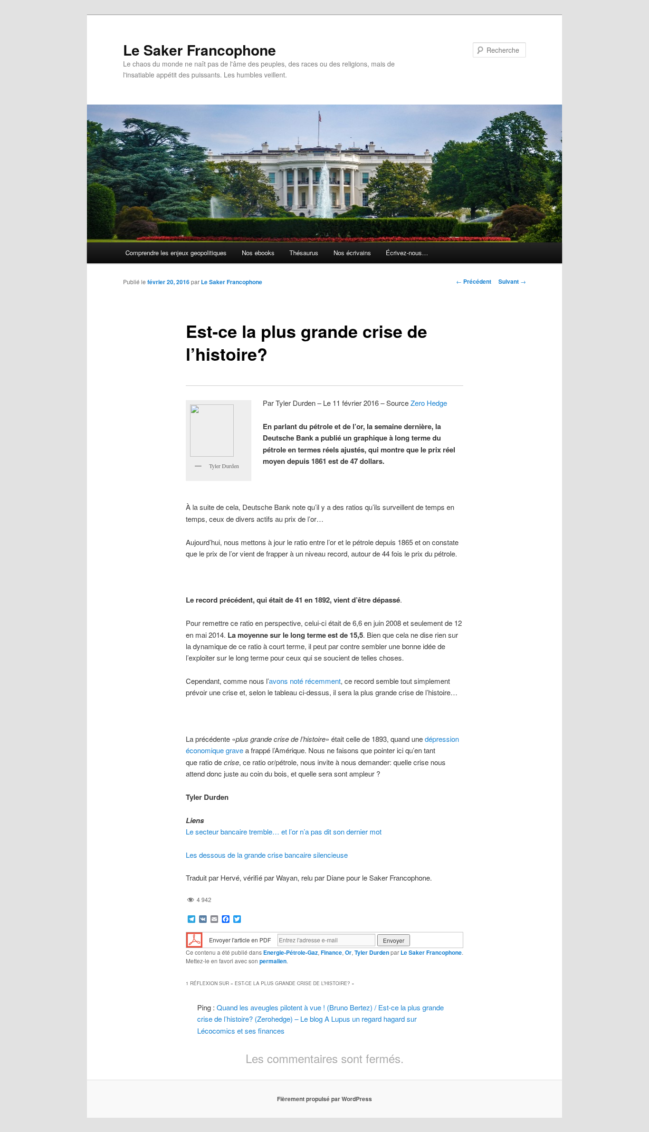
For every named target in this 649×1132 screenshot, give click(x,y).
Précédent (473, 281)
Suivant (512, 281)
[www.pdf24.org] (194, 939)
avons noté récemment (305, 681)
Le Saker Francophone (199, 49)
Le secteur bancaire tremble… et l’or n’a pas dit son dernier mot (284, 831)
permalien (272, 961)
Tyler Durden (371, 952)
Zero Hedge (428, 403)
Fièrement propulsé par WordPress (324, 1098)
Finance (331, 952)
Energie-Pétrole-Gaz (290, 952)
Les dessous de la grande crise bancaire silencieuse (267, 855)
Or (348, 952)
